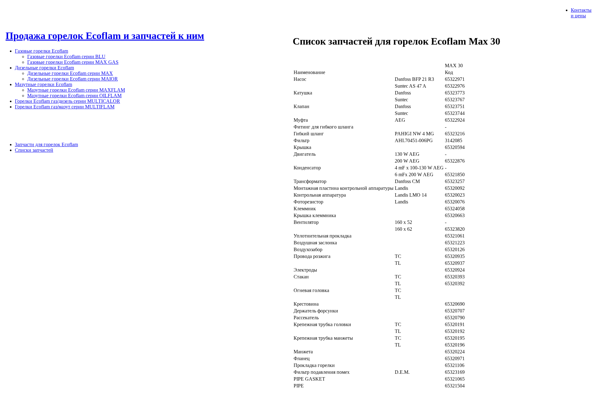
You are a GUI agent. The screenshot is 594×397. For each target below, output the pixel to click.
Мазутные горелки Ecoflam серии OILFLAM (74, 95)
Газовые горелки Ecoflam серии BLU (66, 56)
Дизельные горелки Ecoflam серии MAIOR (72, 78)
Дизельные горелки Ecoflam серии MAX (70, 73)
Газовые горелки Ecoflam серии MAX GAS (72, 62)
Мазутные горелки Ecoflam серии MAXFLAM (76, 90)
